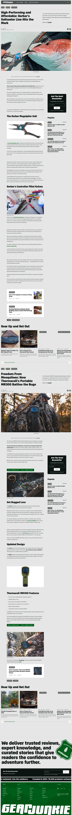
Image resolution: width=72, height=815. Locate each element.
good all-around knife (12, 246)
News (26, 2)
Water (31, 797)
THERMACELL (16, 680)
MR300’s (10, 506)
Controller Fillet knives (18, 217)
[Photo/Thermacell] (36, 412)
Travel (18, 793)
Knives (50, 122)
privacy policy (61, 110)
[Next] (70, 362)
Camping (4, 692)
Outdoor (8, 7)
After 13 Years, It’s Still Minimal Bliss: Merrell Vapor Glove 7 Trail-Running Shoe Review (56, 150)
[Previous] (2, 362)
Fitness (31, 795)
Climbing (44, 788)
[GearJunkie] (8, 2)
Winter (18, 795)
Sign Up (57, 107)
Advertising (5, 793)
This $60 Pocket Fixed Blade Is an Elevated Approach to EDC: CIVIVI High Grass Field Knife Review (56, 134)
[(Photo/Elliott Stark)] (36, 51)
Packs (31, 799)
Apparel (43, 795)
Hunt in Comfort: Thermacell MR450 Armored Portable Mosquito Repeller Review (19, 671)
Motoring (31, 788)
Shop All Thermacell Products (27, 625)
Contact (4, 790)
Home (3, 7)
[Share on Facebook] (70, 29)
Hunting (43, 790)
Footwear (50, 146)
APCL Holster (26, 533)
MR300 (10, 548)
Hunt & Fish (15, 7)
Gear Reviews (20, 2)
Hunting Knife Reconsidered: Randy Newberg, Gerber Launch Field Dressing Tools (20, 311)
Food (31, 790)
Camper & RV (44, 797)
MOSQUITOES (10, 680)
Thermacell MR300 (31, 520)
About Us (4, 788)
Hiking (18, 790)
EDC (43, 793)
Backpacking (51, 500)
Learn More (38, 76)
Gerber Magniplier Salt (14, 143)
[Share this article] (68, 29)
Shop (4, 795)
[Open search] (68, 2)
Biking (31, 793)
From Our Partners (33, 2)
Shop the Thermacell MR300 (13, 625)
